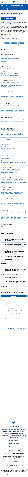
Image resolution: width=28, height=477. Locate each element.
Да (10, 8)
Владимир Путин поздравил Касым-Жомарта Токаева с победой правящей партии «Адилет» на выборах (15, 269)
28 (8, 308)
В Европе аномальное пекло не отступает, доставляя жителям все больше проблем (12, 133)
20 (13, 316)
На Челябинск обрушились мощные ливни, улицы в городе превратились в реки (12, 97)
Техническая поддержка (15, 435)
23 (21, 316)
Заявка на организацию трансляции (14, 466)
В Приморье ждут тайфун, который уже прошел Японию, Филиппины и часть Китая (14, 218)
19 (11, 316)
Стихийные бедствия (6, 107)
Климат (12, 38)
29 (11, 308)
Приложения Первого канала (9, 431)
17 (5, 316)
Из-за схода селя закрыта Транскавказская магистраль (12, 204)
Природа (18, 56)
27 (5, 308)
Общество (9, 68)
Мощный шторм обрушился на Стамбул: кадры (13, 182)
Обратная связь (5, 435)
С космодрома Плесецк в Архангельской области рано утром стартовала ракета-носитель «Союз (14, 276)
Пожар (13, 56)
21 (16, 316)
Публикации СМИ (14, 437)
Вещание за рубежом (15, 446)
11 (8, 313)
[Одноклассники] (14, 43)
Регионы (13, 200)
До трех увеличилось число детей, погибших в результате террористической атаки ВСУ (15, 239)
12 (11, 313)
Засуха (8, 105)
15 (19, 313)
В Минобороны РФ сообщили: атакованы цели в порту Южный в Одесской (15, 245)
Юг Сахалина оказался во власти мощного (14, 287)
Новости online (9, 179)
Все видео (6, 433)
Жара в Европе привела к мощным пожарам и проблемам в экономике (13, 147)
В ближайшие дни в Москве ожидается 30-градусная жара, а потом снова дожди (12, 192)
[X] (21, 43)
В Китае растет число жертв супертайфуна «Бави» (12, 227)
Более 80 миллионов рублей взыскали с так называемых (15, 282)
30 (13, 308)
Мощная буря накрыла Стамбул (9, 172)
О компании (5, 429)
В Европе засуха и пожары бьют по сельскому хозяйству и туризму (13, 85)
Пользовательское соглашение (17, 433)
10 (5, 313)
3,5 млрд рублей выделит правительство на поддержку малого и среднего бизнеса (14, 258)
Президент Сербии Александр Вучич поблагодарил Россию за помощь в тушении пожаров (12, 60)
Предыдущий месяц (5, 305)
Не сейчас (19, 8)
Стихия (17, 38)
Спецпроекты (12, 429)
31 (16, 308)
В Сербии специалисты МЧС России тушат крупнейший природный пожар (12, 74)
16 (21, 313)
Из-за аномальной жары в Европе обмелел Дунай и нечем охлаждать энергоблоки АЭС (12, 122)
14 (16, 313)
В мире (3, 38)
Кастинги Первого (21, 431)
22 (19, 316)
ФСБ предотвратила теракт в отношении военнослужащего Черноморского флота (14, 251)
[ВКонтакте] (7, 43)
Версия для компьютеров (14, 443)
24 (5, 318)
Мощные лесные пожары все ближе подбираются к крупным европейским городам (13, 161)
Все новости (14, 296)
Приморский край (5, 214)
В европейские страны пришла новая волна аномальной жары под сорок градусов (12, 111)
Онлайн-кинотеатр (21, 429)
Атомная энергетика (5, 119)
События (25, 435)
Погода (7, 38)
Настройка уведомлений (14, 440)
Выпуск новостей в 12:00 (14, 292)
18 (8, 316)
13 (13, 313)
